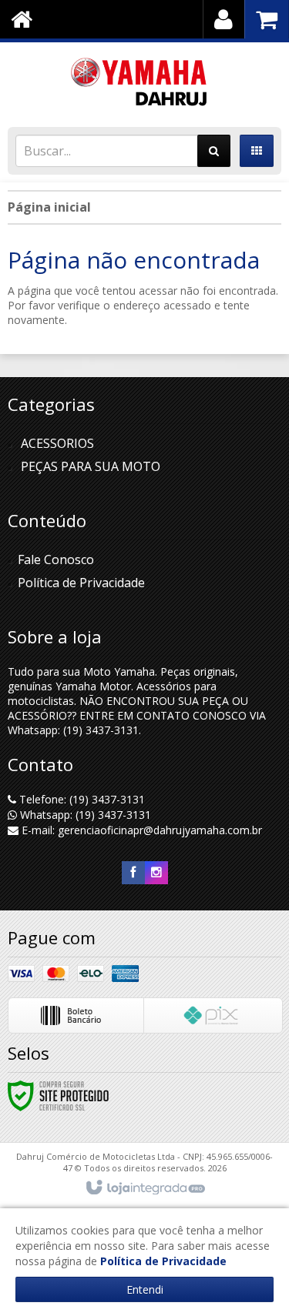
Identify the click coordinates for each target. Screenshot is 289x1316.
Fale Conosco (56, 559)
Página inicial (49, 207)
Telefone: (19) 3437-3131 (80, 799)
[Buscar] (213, 151)
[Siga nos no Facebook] (133, 872)
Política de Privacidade (81, 582)
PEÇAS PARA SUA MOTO (90, 466)
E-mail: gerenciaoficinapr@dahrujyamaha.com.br (140, 830)
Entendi (144, 1289)
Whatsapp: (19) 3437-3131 (84, 814)
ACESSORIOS (57, 443)
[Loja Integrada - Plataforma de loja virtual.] (144, 1188)
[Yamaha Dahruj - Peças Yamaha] (144, 81)
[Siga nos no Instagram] (156, 872)
